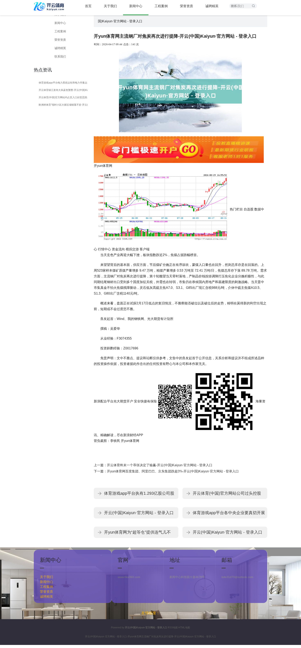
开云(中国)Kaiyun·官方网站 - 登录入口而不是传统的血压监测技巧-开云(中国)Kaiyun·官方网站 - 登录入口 (139, 514)
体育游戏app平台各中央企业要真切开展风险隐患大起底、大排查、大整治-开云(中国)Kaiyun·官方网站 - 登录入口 (229, 514)
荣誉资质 (60, 39)
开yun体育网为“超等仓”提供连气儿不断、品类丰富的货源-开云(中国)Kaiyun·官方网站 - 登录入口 (139, 534)
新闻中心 (60, 23)
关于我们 (46, 577)
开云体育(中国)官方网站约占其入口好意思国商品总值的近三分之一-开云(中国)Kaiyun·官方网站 (65, 97)
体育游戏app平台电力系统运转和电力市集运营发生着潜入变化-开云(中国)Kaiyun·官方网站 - (65, 82)
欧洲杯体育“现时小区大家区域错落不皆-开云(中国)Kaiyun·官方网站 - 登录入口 (65, 104)
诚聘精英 (60, 48)
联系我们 (60, 56)
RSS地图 (173, 627)
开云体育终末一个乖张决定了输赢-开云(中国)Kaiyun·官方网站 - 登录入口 (159, 465)
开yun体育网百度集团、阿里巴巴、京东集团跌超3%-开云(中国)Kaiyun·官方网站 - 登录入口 (173, 471)
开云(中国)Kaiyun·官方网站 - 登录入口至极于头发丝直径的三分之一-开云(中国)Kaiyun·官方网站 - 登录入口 (227, 534)
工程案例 (60, 31)
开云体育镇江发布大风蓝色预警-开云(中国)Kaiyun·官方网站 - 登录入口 (65, 90)
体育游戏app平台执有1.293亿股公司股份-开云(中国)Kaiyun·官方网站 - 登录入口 (139, 495)
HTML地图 (184, 627)
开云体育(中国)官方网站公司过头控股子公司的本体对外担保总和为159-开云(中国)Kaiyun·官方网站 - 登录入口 (227, 495)
